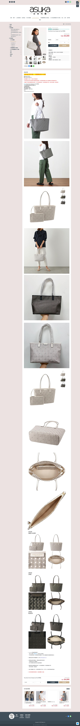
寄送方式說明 (27, 716)
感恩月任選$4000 (13, 36)
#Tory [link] (25, 84)
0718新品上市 (13, 46)
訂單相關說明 (21, 717)
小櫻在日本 (35, 653)
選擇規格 (49, 39)
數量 (49, 42)
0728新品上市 (13, 44)
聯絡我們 (16, 716)
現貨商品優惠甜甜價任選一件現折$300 (16, 33)
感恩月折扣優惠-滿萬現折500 (15, 29)
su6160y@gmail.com (43, 657)
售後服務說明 (27, 717)
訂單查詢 (21, 716)
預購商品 (49, 29)
